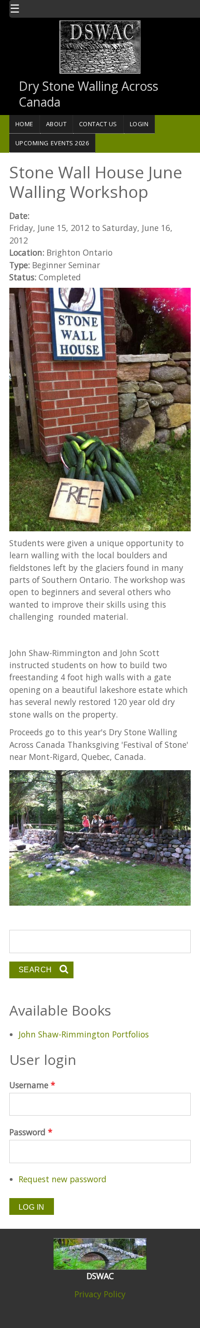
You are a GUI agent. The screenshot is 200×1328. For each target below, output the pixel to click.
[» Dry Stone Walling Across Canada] (100, 46)
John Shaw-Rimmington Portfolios (84, 1034)
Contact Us (98, 124)
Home (24, 124)
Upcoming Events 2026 (52, 143)
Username (32, 1085)
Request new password (63, 1179)
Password (31, 1132)
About (56, 124)
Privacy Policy (100, 1294)
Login (139, 124)
